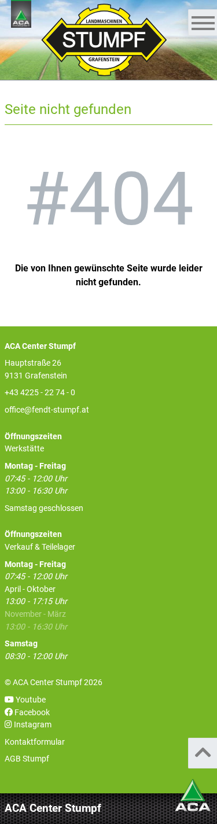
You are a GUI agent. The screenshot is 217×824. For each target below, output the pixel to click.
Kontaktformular (35, 742)
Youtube (30, 700)
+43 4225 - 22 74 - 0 (40, 393)
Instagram (32, 725)
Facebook (31, 713)
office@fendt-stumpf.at (47, 410)
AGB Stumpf (27, 759)
